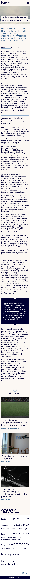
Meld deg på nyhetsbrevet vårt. (10, 562)
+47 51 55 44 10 (20, 525)
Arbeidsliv (6, 47)
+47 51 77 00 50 (20, 534)
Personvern (11, 577)
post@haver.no (21, 519)
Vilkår (18, 577)
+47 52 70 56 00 (20, 544)
